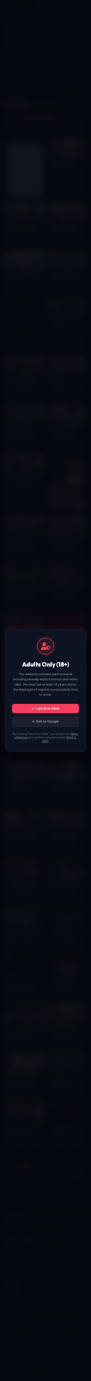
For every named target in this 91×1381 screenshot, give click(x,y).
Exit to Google (47, 721)
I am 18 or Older (47, 708)
